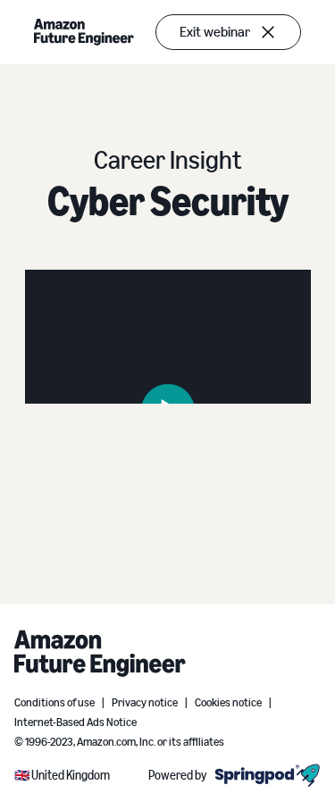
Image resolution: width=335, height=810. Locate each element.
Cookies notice (228, 703)
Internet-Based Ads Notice (75, 722)
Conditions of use (54, 703)
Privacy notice (145, 703)
